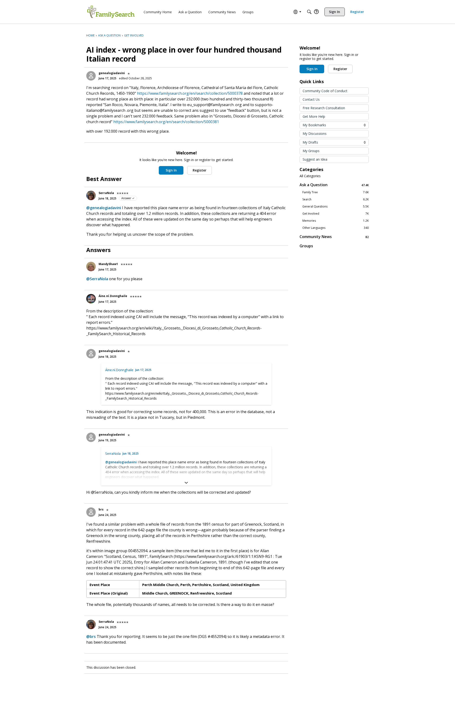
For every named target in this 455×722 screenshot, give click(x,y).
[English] (111, 12)
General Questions (335, 206)
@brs (91, 636)
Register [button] (199, 170)
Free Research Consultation (324, 108)
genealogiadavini (112, 73)
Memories (335, 221)
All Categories (310, 176)
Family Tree (335, 192)
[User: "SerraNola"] (91, 195)
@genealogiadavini (103, 207)
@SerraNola (97, 278)
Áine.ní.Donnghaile (113, 296)
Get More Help (314, 116)
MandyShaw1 (108, 264)
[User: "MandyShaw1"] (91, 266)
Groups (306, 246)
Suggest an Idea (315, 159)
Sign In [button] (171, 170)
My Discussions (315, 133)
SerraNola (106, 193)
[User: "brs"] (91, 512)
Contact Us (311, 99)
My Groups (311, 151)
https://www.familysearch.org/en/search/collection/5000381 (166, 121)
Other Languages (335, 228)
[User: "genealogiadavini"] (91, 76)
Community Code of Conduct (325, 91)
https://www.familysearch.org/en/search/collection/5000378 (190, 93)
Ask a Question (334, 184)
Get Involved (335, 214)
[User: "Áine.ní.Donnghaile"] (91, 298)
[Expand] (186, 483)
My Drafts (334, 142)
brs (101, 509)
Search (335, 199)
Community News (334, 236)
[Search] (309, 12)
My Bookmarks (334, 125)
